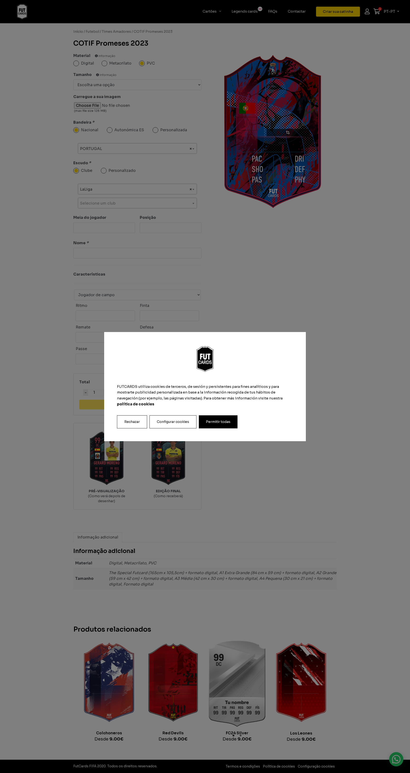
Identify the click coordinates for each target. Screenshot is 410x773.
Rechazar (132, 421)
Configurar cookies (173, 421)
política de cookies (135, 404)
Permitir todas (218, 421)
